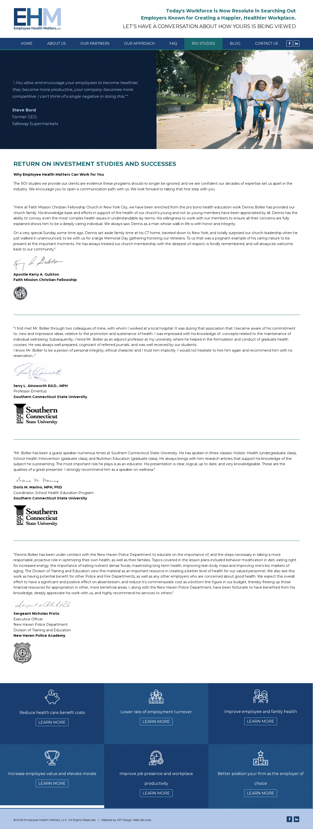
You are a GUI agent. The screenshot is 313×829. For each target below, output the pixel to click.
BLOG (235, 43)
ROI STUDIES (203, 43)
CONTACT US (266, 43)
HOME (27, 43)
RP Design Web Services (134, 820)
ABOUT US (56, 43)
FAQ (173, 43)
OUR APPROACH (139, 43)
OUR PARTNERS (95, 43)
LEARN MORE (52, 722)
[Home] (39, 19)
